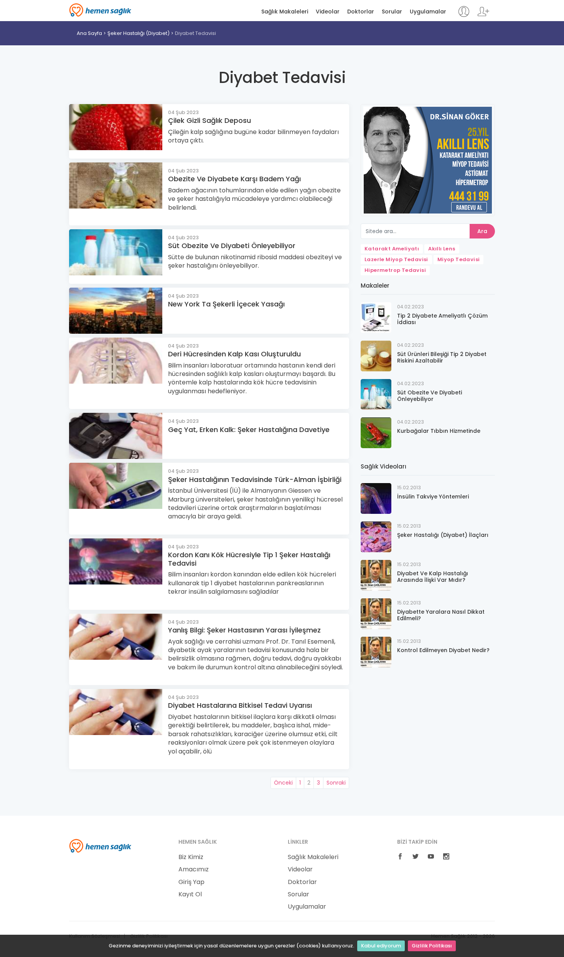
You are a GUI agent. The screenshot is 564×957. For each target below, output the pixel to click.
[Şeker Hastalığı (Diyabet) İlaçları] (376, 536)
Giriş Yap (191, 882)
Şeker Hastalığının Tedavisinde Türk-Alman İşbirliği (254, 479)
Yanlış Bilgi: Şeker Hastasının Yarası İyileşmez (244, 630)
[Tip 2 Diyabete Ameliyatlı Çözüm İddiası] (376, 317)
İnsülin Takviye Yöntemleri (433, 496)
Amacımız (193, 869)
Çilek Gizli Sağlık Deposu (209, 120)
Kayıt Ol (190, 894)
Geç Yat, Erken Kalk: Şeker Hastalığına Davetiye (249, 429)
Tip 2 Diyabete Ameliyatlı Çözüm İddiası (442, 319)
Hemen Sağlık (100, 10)
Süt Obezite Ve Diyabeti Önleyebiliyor (231, 245)
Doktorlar (360, 11)
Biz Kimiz (190, 857)
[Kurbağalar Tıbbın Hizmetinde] (376, 432)
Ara (482, 231)
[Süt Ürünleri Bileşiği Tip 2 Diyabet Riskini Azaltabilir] (376, 355)
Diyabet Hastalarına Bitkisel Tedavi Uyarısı (240, 705)
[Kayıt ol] (483, 15)
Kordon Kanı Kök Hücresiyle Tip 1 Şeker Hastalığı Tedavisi (249, 559)
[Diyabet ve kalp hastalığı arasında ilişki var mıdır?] (376, 574)
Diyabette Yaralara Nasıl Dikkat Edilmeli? (441, 615)
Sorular (392, 11)
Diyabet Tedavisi (195, 33)
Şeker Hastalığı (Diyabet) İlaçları (442, 535)
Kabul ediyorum (381, 945)
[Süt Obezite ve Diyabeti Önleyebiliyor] (376, 393)
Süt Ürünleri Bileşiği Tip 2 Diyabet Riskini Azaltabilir (441, 357)
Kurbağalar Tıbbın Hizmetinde (438, 431)
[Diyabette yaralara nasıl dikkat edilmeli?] (376, 613)
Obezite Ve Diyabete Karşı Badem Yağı (234, 179)
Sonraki (336, 782)
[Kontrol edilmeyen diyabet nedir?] (376, 651)
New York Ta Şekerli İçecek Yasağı (226, 304)
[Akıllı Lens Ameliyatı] (427, 159)
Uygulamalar (428, 11)
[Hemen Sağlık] (100, 845)
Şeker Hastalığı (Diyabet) (138, 33)
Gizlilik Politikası (432, 945)
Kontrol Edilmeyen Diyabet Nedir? (443, 650)
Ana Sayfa (89, 33)
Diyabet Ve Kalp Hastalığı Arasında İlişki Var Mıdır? (432, 577)
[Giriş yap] (463, 15)
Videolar (328, 11)
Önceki (283, 782)
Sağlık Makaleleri (284, 11)
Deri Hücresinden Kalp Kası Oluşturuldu (234, 354)
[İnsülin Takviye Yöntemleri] (376, 497)
